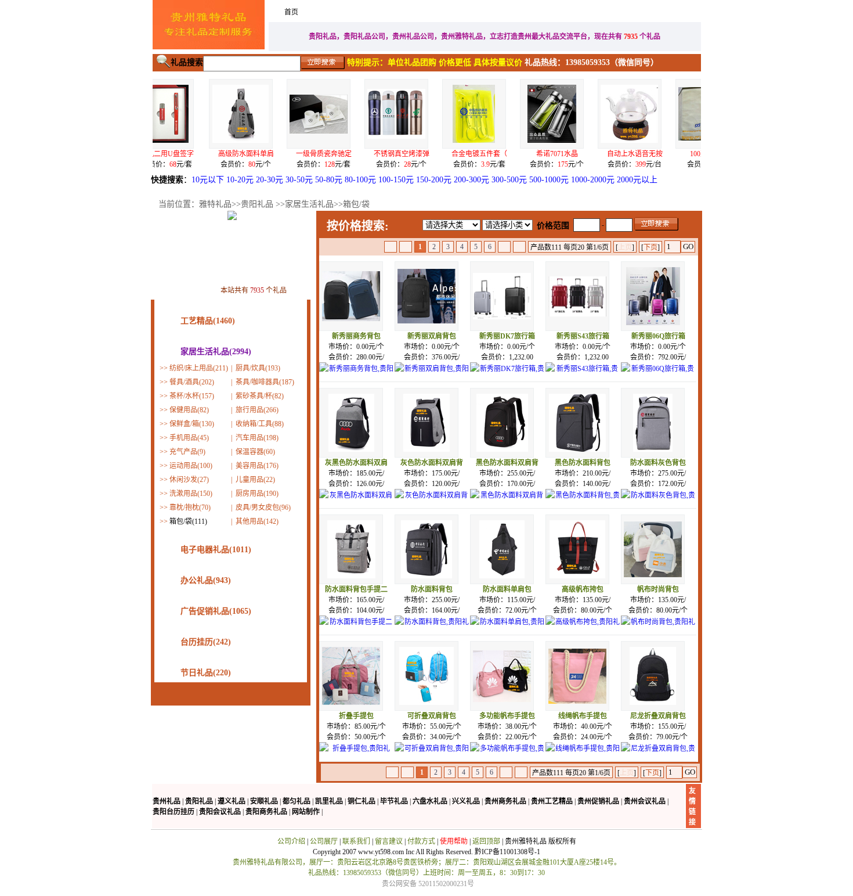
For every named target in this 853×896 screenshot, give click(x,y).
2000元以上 (637, 179)
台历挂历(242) (205, 642)
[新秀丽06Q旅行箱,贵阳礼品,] (658, 375)
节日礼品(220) (205, 672)
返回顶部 (486, 841)
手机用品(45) (189, 438)
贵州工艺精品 (552, 801)
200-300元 (471, 179)
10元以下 (207, 179)
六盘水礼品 (430, 801)
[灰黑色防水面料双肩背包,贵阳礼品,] (356, 501)
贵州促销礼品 (598, 801)
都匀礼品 (296, 801)
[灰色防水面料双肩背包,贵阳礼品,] (432, 501)
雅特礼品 (215, 204)
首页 (291, 12)
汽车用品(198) (257, 438)
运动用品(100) (190, 466)
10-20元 (240, 179)
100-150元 (396, 179)
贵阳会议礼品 (220, 812)
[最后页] (519, 247)
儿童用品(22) (255, 480)
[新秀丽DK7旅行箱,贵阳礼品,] (507, 375)
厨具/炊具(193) (258, 368)
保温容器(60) (255, 452)
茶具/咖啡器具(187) (265, 382)
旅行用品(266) (257, 410)
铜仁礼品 (361, 801)
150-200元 (433, 179)
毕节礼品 (394, 801)
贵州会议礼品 (645, 801)
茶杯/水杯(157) (191, 396)
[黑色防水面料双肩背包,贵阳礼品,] (507, 501)
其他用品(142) (257, 521)
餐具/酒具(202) (191, 382)
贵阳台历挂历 (173, 812)
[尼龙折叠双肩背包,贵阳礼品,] (658, 755)
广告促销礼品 (400, 12)
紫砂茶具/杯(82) (260, 396)
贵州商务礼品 (505, 801)
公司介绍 (291, 841)
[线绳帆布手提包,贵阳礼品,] (582, 755)
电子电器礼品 (463, 12)
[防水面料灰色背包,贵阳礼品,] (658, 501)
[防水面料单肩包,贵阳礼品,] (507, 628)
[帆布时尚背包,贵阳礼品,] (658, 628)
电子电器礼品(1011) (215, 549)
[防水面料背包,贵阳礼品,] (432, 628)
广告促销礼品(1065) (215, 611)
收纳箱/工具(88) (260, 424)
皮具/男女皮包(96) (263, 507)
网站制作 (306, 812)
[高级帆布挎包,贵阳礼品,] (582, 628)
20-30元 (269, 179)
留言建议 (389, 841)
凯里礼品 (329, 801)
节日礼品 (651, 12)
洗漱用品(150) (190, 494)
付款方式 (421, 841)
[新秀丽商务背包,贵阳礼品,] (356, 375)
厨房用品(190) (257, 494)
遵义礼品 (231, 801)
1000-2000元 (593, 179)
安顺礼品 (264, 801)
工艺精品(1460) (207, 320)
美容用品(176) (257, 466)
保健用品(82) (189, 410)
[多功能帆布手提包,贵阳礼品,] (507, 755)
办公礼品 (588, 12)
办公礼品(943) (205, 580)
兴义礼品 (466, 801)
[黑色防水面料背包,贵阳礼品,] (582, 501)
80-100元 (360, 179)
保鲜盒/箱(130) (191, 424)
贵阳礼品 (257, 204)
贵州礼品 (166, 801)
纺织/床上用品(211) (198, 368)
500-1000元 (549, 179)
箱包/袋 (356, 204)
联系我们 (356, 841)
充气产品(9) (187, 452)
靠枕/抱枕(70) (190, 507)
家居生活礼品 (338, 12)
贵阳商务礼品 (266, 812)
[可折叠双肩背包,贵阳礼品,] (432, 755)
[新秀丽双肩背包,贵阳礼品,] (432, 375)
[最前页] (390, 247)
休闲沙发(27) (189, 480)
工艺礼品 (526, 12)
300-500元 (509, 179)
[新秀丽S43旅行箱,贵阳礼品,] (582, 375)
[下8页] (504, 247)
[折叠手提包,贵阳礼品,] (356, 755)
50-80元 (328, 179)
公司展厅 (324, 841)
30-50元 (299, 179)
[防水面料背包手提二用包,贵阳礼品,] (356, 628)
